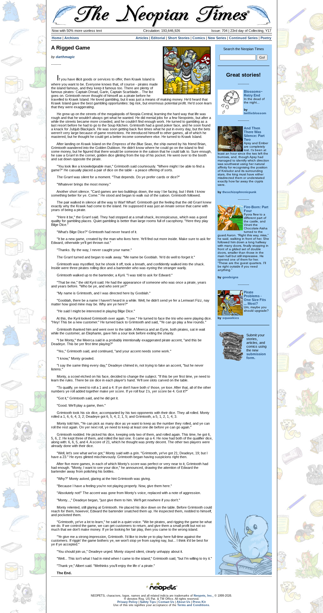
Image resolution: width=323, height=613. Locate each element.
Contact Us (166, 602)
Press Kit (199, 602)
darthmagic (65, 57)
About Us (183, 602)
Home (57, 38)
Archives (71, 38)
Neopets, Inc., (204, 595)
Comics (198, 38)
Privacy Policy (127, 602)
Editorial (158, 38)
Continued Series (243, 38)
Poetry (266, 38)
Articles (142, 38)
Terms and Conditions (193, 605)
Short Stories (179, 38)
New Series (217, 38)
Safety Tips (148, 602)
